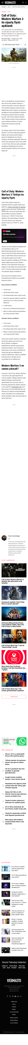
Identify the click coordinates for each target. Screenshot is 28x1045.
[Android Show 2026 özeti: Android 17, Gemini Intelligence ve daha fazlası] (6, 902)
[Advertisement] (14, 83)
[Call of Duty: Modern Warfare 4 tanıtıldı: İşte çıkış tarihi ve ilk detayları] (14, 570)
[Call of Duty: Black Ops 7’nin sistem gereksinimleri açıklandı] (14, 680)
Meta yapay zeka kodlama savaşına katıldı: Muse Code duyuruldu (14, 822)
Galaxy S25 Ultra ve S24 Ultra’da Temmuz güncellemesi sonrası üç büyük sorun (15, 794)
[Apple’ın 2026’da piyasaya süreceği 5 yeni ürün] (6, 950)
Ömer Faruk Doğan (6, 38)
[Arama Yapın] (23, 2)
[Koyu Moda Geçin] (25, 2)
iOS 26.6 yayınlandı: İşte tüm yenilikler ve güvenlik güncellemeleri (15, 771)
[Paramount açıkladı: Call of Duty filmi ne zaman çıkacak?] (14, 593)
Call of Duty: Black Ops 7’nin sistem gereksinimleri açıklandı (13, 690)
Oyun (9, 11)
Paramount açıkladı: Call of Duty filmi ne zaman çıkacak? (13, 603)
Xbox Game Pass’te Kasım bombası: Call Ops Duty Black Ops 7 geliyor (13, 668)
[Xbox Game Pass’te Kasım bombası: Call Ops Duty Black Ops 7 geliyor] (14, 657)
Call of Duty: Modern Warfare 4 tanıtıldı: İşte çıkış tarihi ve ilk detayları (13, 581)
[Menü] (3, 2)
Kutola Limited (10, 1032)
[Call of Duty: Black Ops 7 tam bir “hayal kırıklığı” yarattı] (14, 636)
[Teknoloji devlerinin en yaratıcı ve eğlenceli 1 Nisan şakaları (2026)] (6, 913)
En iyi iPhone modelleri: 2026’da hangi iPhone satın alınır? (18, 868)
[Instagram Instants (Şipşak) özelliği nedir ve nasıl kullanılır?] (6, 894)
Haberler (4, 11)
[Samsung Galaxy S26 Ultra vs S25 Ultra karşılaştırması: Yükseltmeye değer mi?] (6, 940)
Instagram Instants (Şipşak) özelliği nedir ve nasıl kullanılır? (19, 894)
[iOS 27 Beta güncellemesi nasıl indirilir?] (6, 877)
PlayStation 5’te (17, 387)
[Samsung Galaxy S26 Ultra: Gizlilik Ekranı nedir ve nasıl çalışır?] (6, 931)
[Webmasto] (10, 3)
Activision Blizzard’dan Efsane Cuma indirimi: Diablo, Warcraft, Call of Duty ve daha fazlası (13, 624)
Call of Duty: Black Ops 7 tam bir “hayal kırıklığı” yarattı (13, 646)
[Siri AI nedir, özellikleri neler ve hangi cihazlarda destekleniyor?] (6, 885)
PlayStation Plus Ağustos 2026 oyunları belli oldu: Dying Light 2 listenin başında (15, 786)
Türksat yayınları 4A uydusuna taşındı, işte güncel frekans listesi (15, 762)
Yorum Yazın (14, 696)
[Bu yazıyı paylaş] (25, 44)
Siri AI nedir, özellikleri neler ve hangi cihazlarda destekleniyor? (19, 885)
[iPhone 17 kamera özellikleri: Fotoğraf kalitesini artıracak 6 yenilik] (6, 921)
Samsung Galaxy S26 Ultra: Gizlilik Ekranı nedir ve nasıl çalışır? (19, 931)
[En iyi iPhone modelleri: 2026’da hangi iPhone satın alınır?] (6, 869)
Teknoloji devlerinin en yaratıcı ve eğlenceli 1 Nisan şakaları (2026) (18, 912)
